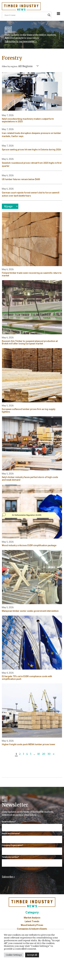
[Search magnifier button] (49, 15)
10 (38, 753)
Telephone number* (10, 857)
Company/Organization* (12, 845)
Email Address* (9, 822)
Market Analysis (32, 917)
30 (48, 753)
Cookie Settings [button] (14, 955)
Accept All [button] (32, 955)
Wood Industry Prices (32, 925)
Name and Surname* (11, 833)
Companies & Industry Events (32, 929)
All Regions (25, 66)
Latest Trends (32, 921)
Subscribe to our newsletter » (21, 41)
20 (43, 753)
